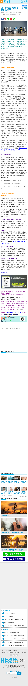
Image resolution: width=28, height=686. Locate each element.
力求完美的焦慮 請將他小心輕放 (17, 492)
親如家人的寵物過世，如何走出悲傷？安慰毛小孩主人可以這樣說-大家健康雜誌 (4, 482)
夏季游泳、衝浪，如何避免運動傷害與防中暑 (14, 642)
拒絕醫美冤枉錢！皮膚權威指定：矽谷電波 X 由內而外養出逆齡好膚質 (10, 492)
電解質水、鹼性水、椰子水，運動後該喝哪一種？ (15, 635)
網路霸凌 (7, 328)
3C (10, 328)
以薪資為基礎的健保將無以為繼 (11, 632)
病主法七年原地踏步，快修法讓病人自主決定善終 (15, 645)
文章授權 (11, 652)
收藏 (3, 16)
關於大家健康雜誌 (6, 650)
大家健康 (9, 660)
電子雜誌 (21, 650)
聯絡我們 (24, 652)
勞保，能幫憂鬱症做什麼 (10, 482)
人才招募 (17, 652)
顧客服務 (15, 650)
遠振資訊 (15, 677)
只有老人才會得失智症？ (10, 613)
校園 (17, 328)
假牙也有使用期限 (8, 616)
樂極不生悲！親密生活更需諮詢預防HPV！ (17, 482)
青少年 (13, 328)
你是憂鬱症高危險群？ (23, 492)
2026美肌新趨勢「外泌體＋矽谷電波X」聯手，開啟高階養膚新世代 (4, 492)
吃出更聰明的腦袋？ (9, 622)
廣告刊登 (4, 652)
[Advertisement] (14, 340)
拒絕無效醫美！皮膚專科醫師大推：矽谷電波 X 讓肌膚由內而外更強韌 (24, 482)
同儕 (20, 328)
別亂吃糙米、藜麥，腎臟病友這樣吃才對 (13, 619)
